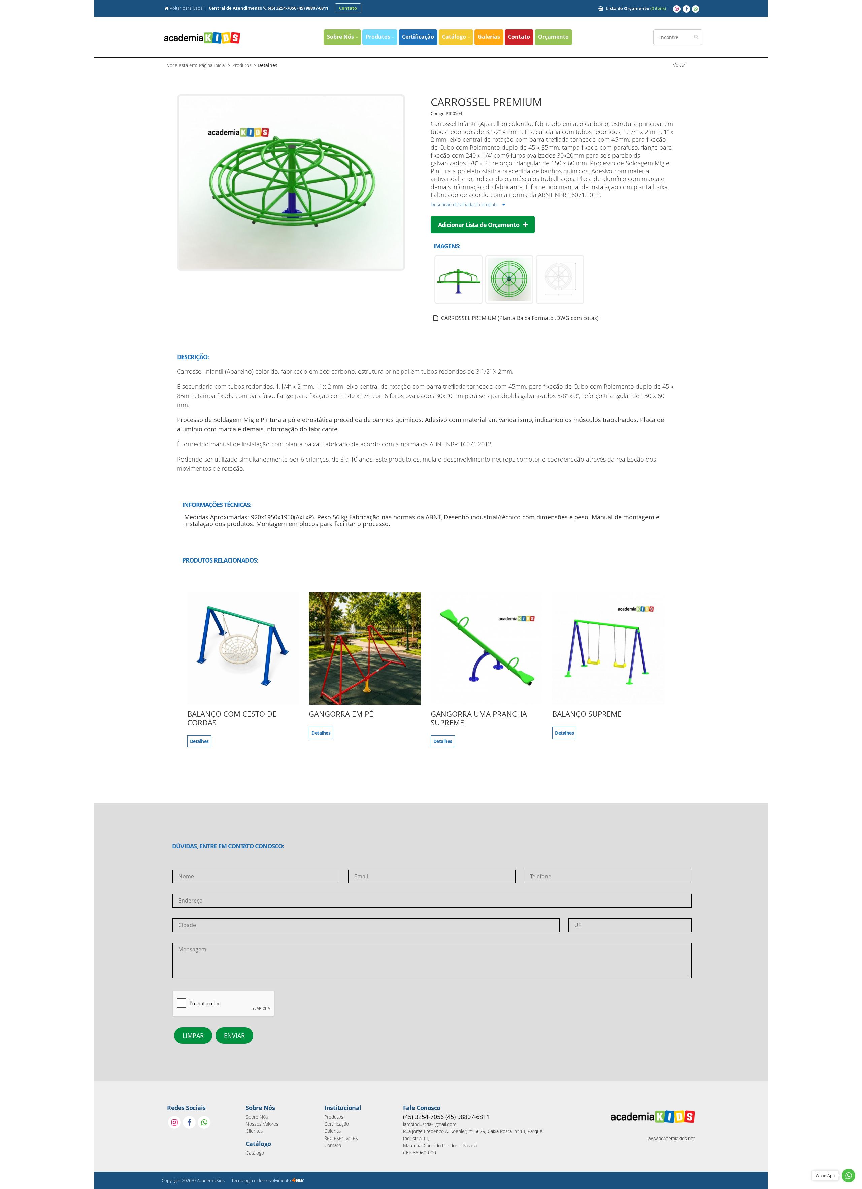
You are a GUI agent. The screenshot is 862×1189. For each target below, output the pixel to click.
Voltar (679, 65)
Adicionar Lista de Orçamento (479, 224)
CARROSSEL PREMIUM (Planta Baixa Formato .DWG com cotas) (519, 318)
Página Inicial (212, 65)
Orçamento (636, 8)
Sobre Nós (341, 36)
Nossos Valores (262, 1124)
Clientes (254, 1131)
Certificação (418, 36)
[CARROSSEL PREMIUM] (291, 268)
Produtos (379, 36)
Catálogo (454, 36)
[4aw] (298, 1180)
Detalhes (199, 741)
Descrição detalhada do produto (465, 204)
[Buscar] (696, 36)
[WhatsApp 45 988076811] (695, 9)
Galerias (489, 36)
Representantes (341, 1138)
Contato (519, 36)
